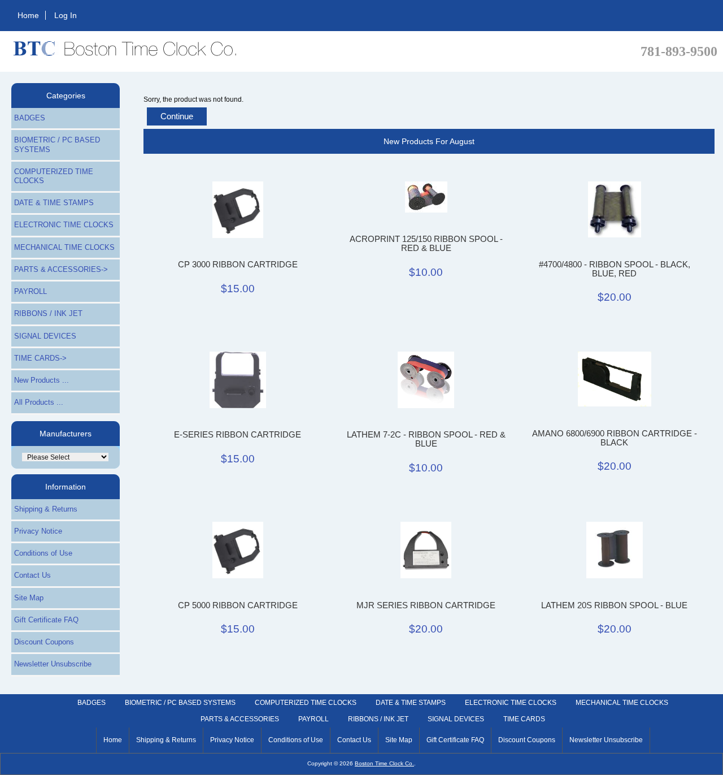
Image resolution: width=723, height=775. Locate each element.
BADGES (29, 118)
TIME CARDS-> (40, 358)
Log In (65, 15)
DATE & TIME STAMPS (54, 202)
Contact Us (32, 575)
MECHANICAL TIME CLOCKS (64, 247)
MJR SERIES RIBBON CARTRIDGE (425, 605)
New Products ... (41, 380)
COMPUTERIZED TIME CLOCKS (53, 176)
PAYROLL (30, 291)
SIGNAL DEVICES (45, 336)
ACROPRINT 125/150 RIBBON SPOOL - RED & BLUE (426, 244)
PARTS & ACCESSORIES (240, 719)
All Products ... (38, 402)
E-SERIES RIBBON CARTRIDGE (237, 434)
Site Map (28, 598)
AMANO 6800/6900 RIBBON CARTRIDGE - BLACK (614, 438)
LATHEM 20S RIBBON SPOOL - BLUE (614, 605)
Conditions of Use (43, 553)
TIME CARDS (524, 719)
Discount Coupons (44, 642)
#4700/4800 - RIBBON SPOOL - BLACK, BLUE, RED (614, 269)
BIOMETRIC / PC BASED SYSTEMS (57, 144)
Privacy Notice (38, 531)
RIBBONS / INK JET (48, 313)
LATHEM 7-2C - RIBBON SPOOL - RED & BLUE (426, 439)
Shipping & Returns (45, 509)
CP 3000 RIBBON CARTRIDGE (238, 264)
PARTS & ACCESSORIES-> (61, 269)
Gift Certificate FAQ (46, 620)
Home (28, 15)
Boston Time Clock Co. (384, 763)
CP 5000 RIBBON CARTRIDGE (238, 605)
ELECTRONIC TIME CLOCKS (64, 224)
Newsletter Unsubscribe (53, 664)
